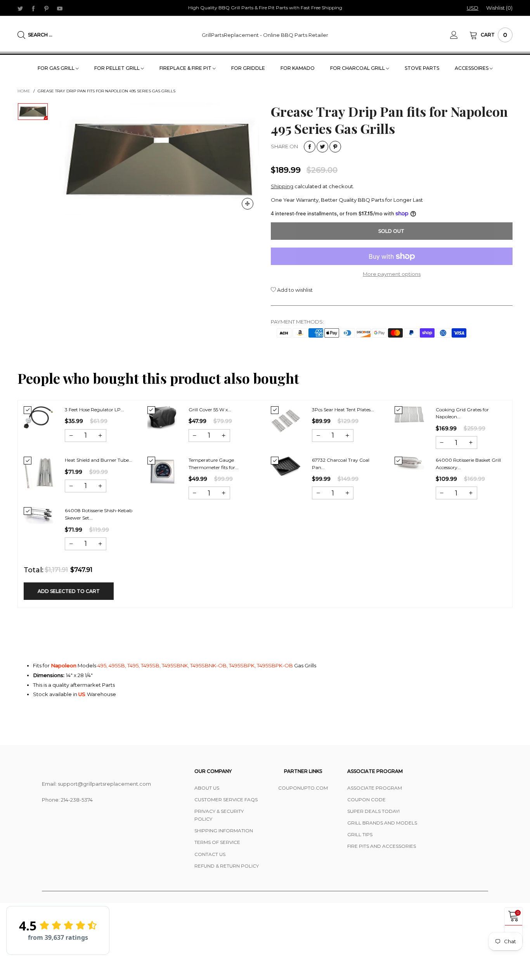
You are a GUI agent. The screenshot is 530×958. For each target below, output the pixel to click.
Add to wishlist (294, 290)
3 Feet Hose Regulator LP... (94, 409)
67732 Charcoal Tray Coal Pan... (340, 463)
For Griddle (248, 68)
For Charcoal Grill (358, 68)
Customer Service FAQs (226, 799)
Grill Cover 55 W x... (210, 409)
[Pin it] (335, 146)
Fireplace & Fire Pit (186, 68)
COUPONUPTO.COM (303, 788)
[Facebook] (33, 8)
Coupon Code (366, 799)
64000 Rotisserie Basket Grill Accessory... (468, 463)
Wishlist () (499, 8)
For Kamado (298, 68)
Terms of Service (217, 842)
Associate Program (374, 788)
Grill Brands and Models (382, 823)
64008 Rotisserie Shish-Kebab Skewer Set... (98, 514)
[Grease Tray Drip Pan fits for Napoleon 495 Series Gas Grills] (159, 159)
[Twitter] (20, 8)
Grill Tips (359, 834)
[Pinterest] (46, 8)
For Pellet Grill (117, 68)
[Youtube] (59, 8)
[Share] (309, 146)
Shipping (282, 186)
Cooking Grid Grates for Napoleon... (462, 413)
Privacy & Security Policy (219, 815)
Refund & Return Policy (226, 866)
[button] (71, 436)
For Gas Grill (57, 68)
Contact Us (209, 854)
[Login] (459, 35)
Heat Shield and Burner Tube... (98, 460)
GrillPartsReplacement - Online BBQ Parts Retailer (265, 35)
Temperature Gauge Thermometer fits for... (214, 463)
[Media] (247, 204)
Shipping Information (223, 830)
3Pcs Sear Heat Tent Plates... (343, 409)
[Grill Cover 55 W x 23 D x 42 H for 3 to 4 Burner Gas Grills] (162, 418)
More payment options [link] (392, 274)
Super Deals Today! (373, 811)
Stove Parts (422, 68)
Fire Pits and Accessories (381, 846)
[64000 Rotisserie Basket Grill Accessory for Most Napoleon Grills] (409, 463)
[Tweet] (322, 146)
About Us (206, 788)
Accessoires (472, 68)
